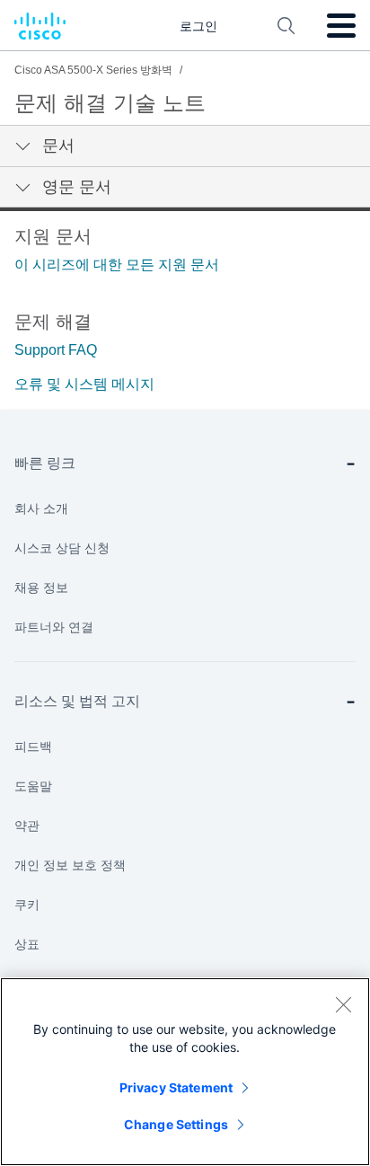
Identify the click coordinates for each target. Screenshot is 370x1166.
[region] (185, 1071)
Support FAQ (55, 350)
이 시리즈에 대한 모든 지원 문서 (116, 264)
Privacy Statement (176, 1087)
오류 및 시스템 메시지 (84, 384)
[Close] (343, 1004)
